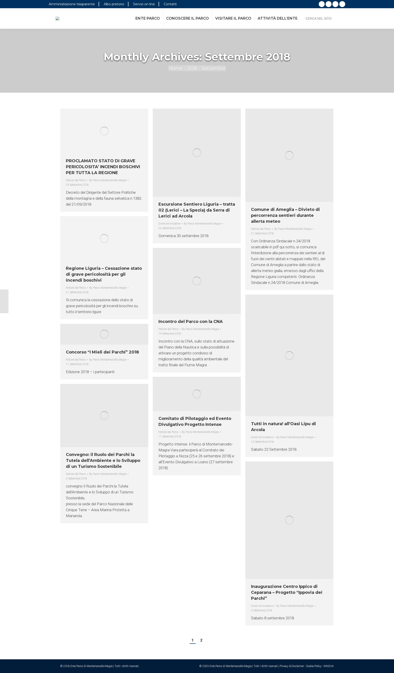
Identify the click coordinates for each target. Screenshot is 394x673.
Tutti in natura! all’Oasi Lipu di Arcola (283, 426)
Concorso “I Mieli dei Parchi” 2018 (102, 352)
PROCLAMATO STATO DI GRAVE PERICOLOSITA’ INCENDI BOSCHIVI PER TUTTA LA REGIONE (103, 166)
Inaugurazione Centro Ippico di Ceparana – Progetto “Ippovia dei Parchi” (286, 592)
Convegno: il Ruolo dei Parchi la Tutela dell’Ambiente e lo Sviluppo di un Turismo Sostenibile (103, 460)
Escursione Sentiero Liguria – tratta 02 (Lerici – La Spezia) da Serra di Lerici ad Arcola (196, 210)
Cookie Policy (313, 666)
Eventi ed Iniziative (169, 223)
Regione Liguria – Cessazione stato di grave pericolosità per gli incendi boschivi (104, 274)
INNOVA (329, 666)
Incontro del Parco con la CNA (190, 321)
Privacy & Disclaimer (292, 666)
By (107, 180)
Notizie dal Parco (76, 180)
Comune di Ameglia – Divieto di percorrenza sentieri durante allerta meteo (285, 215)
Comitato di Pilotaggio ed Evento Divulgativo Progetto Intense (194, 421)
